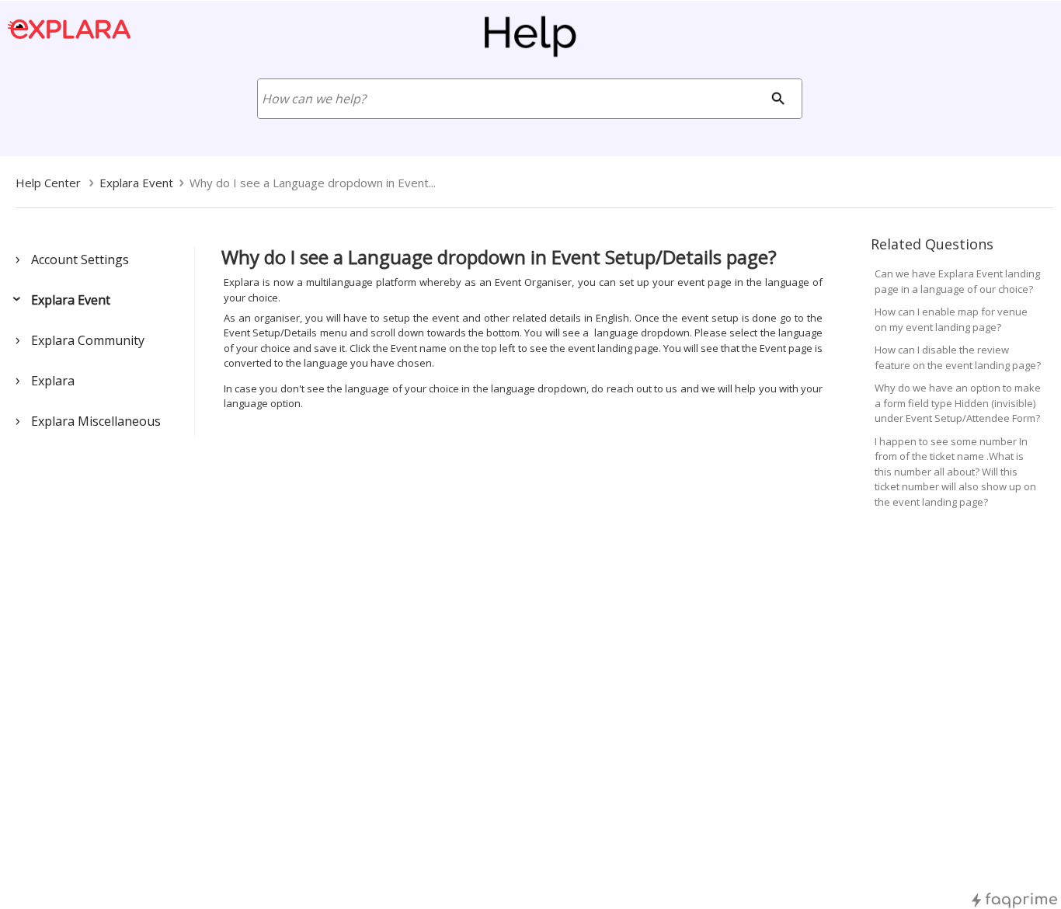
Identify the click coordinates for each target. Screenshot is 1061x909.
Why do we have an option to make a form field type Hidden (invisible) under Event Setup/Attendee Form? (958, 403)
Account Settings (80, 259)
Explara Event (70, 299)
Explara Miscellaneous (96, 421)
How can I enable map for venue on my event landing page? (951, 319)
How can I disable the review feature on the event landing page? (958, 357)
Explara (53, 380)
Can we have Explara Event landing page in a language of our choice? (957, 281)
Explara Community (87, 340)
